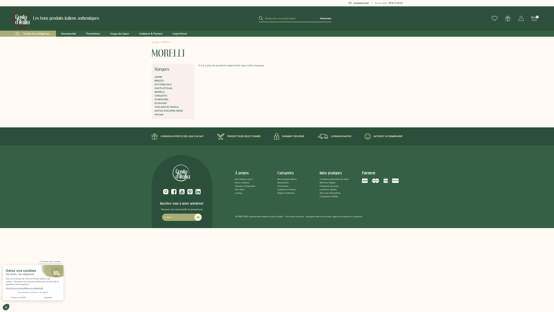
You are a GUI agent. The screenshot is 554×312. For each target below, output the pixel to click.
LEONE (158, 76)
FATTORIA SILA (163, 84)
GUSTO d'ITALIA (163, 88)
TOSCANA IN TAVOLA (167, 106)
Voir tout (159, 114)
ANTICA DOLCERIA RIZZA (169, 110)
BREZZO (159, 80)
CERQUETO (161, 95)
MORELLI (159, 91)
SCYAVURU (161, 103)
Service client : (388, 3)
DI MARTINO (161, 99)
